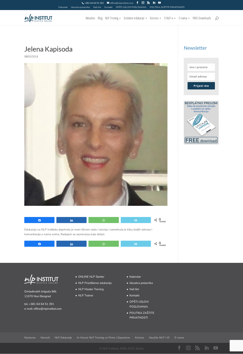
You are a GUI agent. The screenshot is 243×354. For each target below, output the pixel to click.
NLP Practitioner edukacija (95, 283)
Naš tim (97, 7)
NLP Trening (111, 18)
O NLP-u (168, 18)
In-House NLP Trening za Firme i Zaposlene (103, 337)
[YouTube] (159, 2)
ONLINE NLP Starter (91, 277)
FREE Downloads (202, 18)
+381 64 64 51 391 (41, 304)
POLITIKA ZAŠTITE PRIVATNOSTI (167, 7)
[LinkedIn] (154, 2)
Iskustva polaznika (80, 7)
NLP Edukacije (63, 337)
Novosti (45, 337)
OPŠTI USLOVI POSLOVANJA (131, 7)
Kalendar (63, 7)
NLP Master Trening (91, 289)
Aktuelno (90, 18)
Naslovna (30, 337)
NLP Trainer (85, 295)
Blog (100, 18)
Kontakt (108, 7)
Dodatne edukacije (134, 18)
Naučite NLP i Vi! (159, 337)
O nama (183, 18)
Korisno (154, 18)
